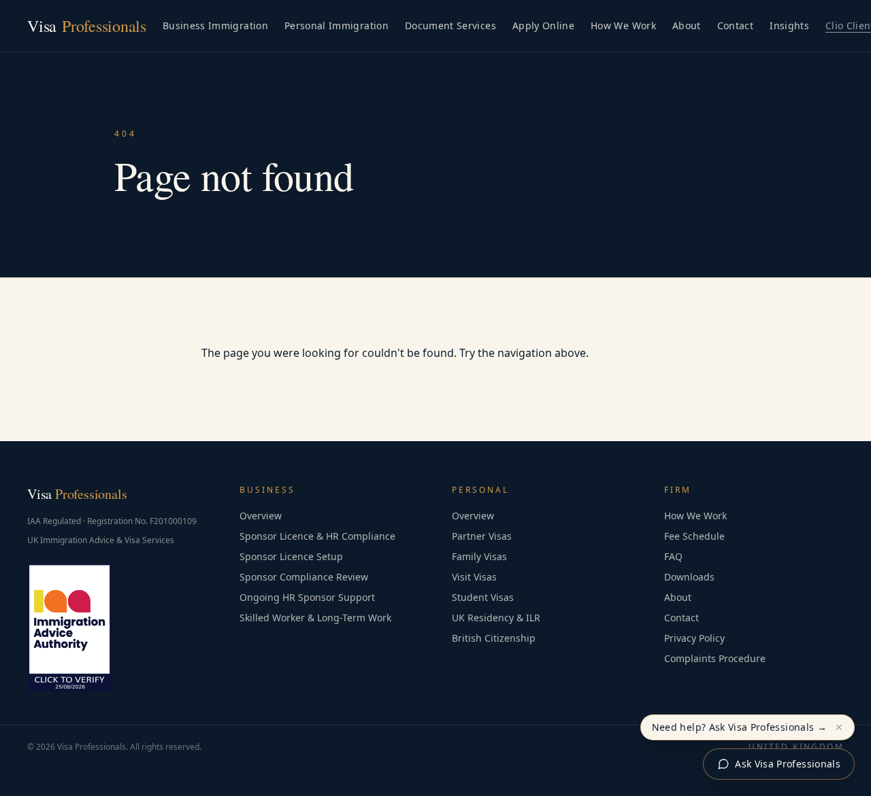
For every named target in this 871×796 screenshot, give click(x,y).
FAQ (673, 556)
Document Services (450, 25)
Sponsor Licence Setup (291, 556)
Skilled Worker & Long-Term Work (315, 617)
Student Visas (483, 597)
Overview (261, 515)
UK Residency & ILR (496, 617)
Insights (789, 25)
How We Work (623, 25)
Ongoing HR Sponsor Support (307, 597)
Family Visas (479, 556)
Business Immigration (215, 25)
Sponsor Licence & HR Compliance (317, 536)
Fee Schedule (694, 536)
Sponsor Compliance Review (304, 576)
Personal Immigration (336, 25)
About (686, 25)
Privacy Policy (694, 637)
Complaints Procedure (715, 658)
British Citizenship (494, 637)
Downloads (689, 576)
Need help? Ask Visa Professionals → (739, 727)
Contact (735, 25)
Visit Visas (474, 576)
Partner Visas (482, 536)
